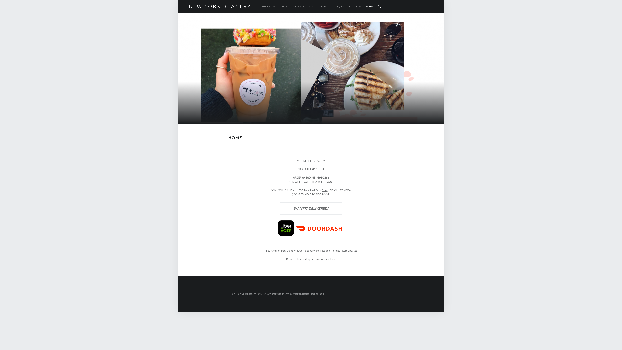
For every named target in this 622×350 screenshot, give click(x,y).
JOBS (358, 6)
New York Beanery (246, 294)
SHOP (284, 6)
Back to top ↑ (317, 294)
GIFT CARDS (298, 6)
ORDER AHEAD (268, 6)
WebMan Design (301, 294)
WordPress (275, 294)
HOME (369, 6)
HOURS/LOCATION (341, 6)
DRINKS (323, 6)
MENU (312, 6)
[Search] (379, 6)
